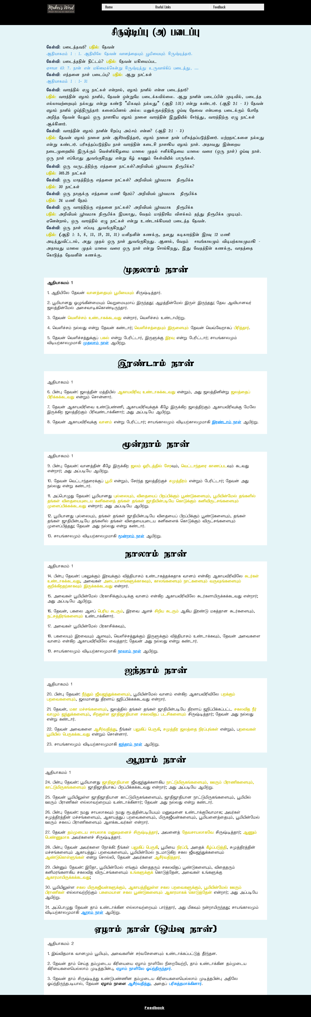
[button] (181, 7)
